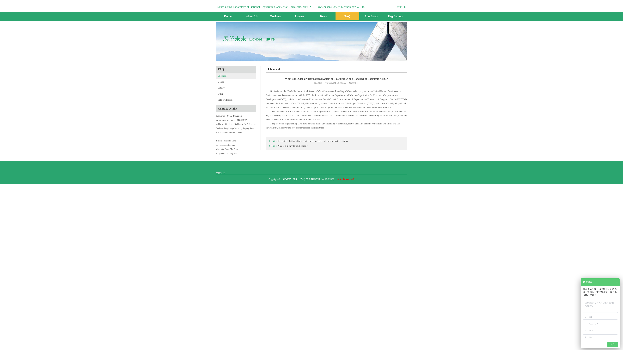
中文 (399, 7)
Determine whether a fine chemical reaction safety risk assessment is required (312, 141)
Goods (221, 82)
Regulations (395, 16)
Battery (221, 88)
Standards (371, 16)
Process (299, 16)
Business (275, 16)
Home (228, 16)
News (323, 16)
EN (405, 7)
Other (220, 94)
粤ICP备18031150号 (345, 179)
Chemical (222, 76)
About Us (252, 16)
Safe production (225, 100)
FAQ (347, 16)
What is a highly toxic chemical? (292, 146)
